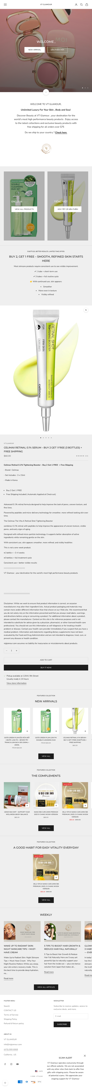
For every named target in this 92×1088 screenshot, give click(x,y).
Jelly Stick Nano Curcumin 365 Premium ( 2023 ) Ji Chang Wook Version (75, 814)
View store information (16, 683)
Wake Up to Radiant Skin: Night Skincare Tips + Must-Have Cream (20, 949)
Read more (8, 978)
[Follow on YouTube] (17, 1064)
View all (46, 756)
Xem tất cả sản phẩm (68, 209)
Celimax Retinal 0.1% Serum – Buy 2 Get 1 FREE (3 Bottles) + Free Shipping (75, 740)
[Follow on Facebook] (5, 1064)
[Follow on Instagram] (11, 1064)
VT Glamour (9, 443)
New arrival (34, 50)
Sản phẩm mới (57, 50)
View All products (24, 209)
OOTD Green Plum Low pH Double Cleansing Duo (46, 739)
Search (7, 1006)
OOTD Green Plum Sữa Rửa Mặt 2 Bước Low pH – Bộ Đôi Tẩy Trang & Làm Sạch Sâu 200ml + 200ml (17, 741)
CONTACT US (10, 1010)
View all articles (46, 987)
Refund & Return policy (14, 1023)
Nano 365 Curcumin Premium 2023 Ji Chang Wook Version (46, 813)
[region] (46, 46)
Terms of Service (11, 1015)
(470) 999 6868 (11, 1049)
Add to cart (46, 660)
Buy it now (46, 667)
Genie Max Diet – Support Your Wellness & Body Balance (17, 813)
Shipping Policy (10, 1019)
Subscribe (62, 1024)
